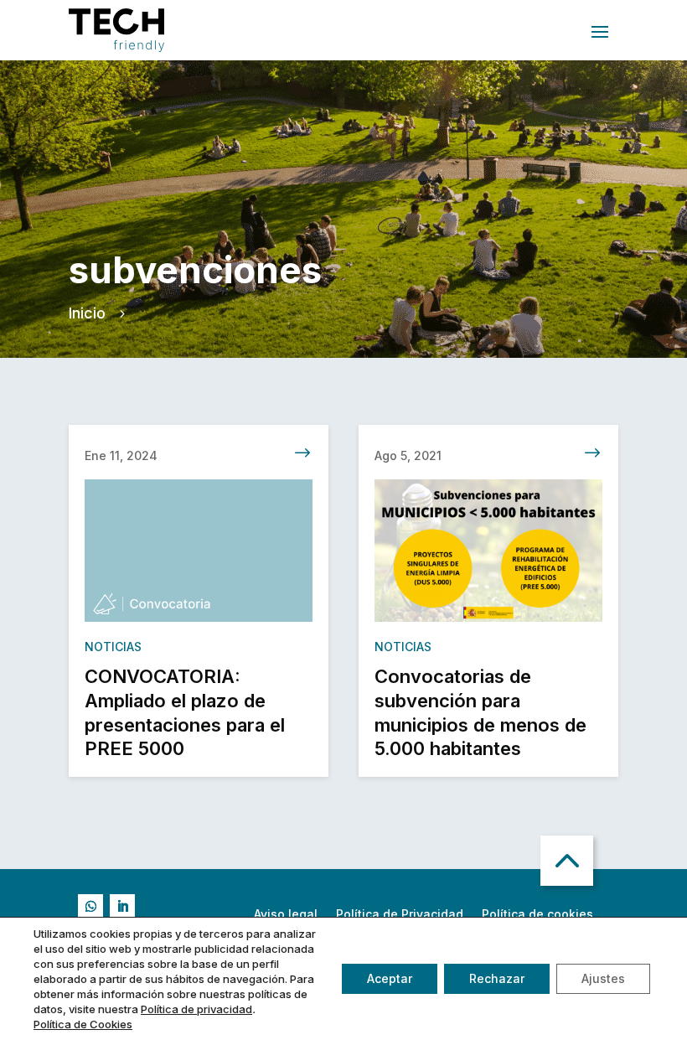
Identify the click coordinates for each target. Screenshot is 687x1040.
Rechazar (496, 978)
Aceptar (389, 978)
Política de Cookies (83, 1024)
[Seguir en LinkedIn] (122, 906)
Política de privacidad (196, 1009)
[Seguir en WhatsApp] (90, 906)
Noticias (113, 646)
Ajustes (603, 978)
